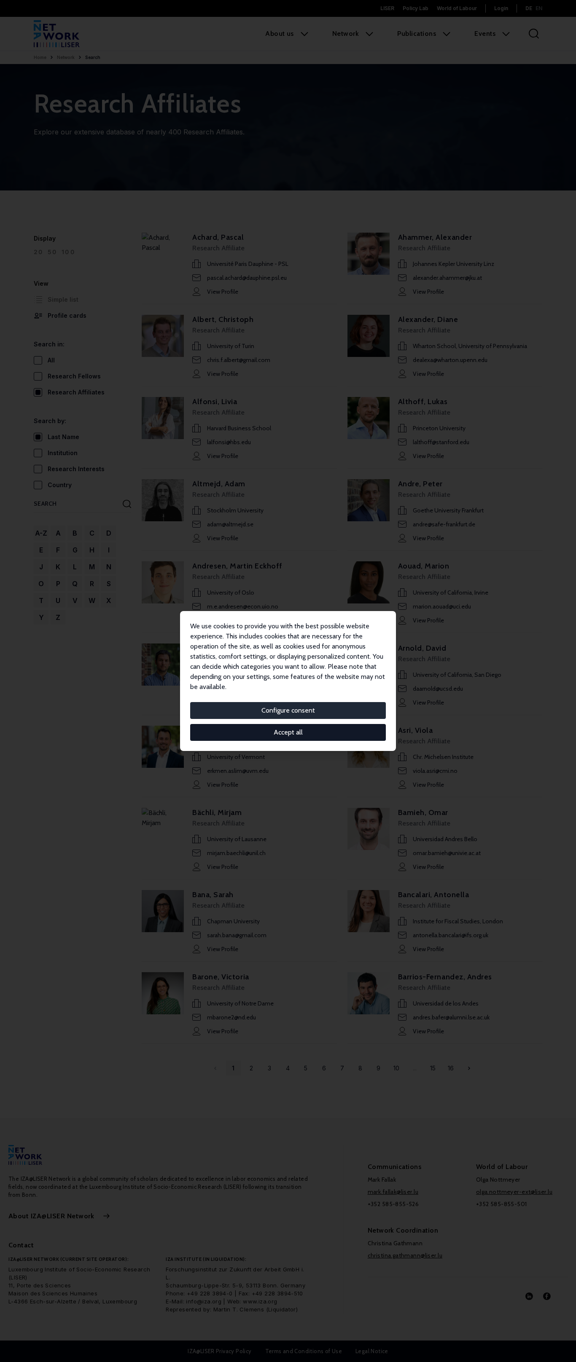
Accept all (288, 732)
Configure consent (288, 710)
